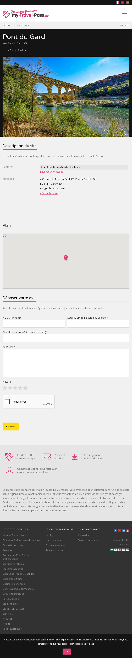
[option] (66, 97)
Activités (7, 619)
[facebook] (115, 531)
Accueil (7, 25)
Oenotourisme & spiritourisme (19, 589)
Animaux (7, 550)
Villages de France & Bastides (18, 574)
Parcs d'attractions (13, 545)
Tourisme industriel (13, 569)
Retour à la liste (18, 50)
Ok (66, 651)
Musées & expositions (14, 535)
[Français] (117, 2)
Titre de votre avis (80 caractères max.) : (26, 332)
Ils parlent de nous (55, 550)
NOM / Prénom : (12, 317)
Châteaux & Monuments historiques (22, 540)
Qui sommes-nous (55, 545)
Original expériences (14, 584)
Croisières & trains (12, 579)
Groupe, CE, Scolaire (13, 609)
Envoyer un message (51, 171)
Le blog (49, 535)
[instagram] (127, 531)
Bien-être (8, 614)
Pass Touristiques (12, 629)
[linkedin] (123, 531)
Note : (7, 381)
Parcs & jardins (11, 599)
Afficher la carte (49, 193)
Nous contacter (54, 540)
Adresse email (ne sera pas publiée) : (88, 317)
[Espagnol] (127, 2)
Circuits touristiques (13, 594)
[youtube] (119, 531)
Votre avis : (9, 346)
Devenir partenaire (88, 540)
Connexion (84, 535)
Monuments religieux (14, 564)
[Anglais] (122, 2)
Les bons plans (11, 604)
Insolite (6, 624)
